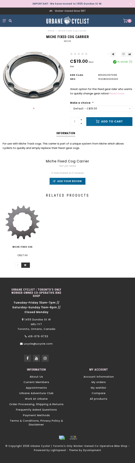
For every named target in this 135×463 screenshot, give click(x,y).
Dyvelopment (92, 450)
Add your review (69, 181)
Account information (98, 376)
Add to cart (111, 121)
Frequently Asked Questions (36, 409)
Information (65, 133)
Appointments (36, 388)
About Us (36, 376)
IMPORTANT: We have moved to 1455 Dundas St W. (67, 3)
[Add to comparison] (129, 54)
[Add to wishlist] (123, 54)
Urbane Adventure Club (36, 393)
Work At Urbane (36, 399)
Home (51, 30)
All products (98, 399)
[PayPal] (73, 437)
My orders (99, 382)
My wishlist (98, 388)
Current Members (36, 382)
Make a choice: (81, 103)
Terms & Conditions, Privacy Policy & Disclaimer (36, 422)
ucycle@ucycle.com (38, 343)
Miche (67, 41)
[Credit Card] (61, 437)
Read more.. (117, 93)
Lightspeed (58, 450)
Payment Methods (36, 415)
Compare (99, 393)
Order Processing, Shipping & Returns (36, 404)
